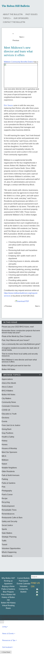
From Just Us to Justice (11, 425)
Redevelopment (8, 506)
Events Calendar (23, 584)
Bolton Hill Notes (8, 369)
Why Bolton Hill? (8, 578)
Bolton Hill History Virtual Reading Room (8, 605)
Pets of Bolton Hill (8, 595)
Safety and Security (9, 521)
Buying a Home (8, 586)
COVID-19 (6, 410)
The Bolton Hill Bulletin (16, 5)
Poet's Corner (7, 495)
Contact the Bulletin (14, 22)
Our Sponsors (21, 18)
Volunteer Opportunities (11, 548)
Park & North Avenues (10, 475)
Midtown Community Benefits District (18, 62)
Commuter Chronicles (10, 406)
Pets (3, 487)
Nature (4, 464)
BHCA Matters (7, 391)
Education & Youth (9, 414)
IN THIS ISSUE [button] (10, 322)
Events (4, 421)
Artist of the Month (9, 383)
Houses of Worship (9, 448)
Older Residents (8, 471)
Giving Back (6, 429)
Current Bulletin (23, 578)
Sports (4, 529)
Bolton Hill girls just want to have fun (16, 365)
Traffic (4, 541)
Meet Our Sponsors (9, 452)
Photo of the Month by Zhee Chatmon (16, 336)
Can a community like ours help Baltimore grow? (21, 344)
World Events (7, 556)
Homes (4, 445)
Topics (6, 18)
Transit (4, 545)
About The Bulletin (13, 14)
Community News (9, 402)
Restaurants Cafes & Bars (12, 518)
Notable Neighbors (9, 468)
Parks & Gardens (8, 483)
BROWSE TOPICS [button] (11, 375)
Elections (5, 418)
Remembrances (8, 514)
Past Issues (31, 14)
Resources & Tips (8, 640)
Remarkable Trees (9, 510)
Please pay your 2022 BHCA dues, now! (18, 327)
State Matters (7, 533)
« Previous (15, 37)
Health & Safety (8, 437)
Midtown (5, 460)
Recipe (4, 498)
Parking (5, 479)
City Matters (6, 398)
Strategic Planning (9, 537)
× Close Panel (5, 652)
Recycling (6, 502)
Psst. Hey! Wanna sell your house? (15, 340)
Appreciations (7, 379)
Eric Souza (8, 105)
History (4, 441)
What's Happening (9, 552)
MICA (4, 456)
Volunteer (23, 586)
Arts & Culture (7, 387)
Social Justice (7, 525)
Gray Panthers (7, 433)
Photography (7, 491)
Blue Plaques (8, 592)
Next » (21, 37)
